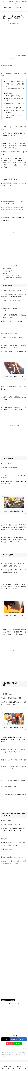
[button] (25, 537)
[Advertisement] (14, 39)
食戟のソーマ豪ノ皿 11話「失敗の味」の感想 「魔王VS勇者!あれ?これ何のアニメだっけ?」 (14, 863)
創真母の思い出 (8, 271)
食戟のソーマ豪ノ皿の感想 (8, 1000)
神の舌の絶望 (7, 268)
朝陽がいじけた (8, 273)
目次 (12, 265)
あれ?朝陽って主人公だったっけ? (12, 275)
